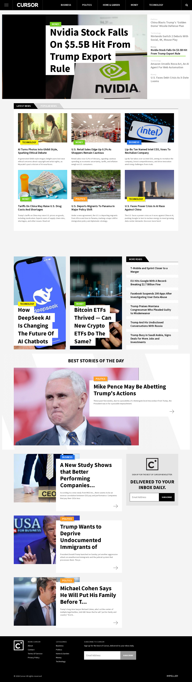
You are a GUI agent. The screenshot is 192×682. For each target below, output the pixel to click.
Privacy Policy (33, 657)
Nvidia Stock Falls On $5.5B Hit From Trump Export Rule (46, 50)
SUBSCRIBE (167, 497)
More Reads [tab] (135, 259)
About (30, 645)
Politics (87, 4)
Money (134, 4)
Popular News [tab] (49, 106)
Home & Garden (111, 4)
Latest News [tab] (24, 106)
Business (66, 4)
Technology (156, 4)
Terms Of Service (35, 653)
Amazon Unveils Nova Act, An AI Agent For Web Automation (170, 65)
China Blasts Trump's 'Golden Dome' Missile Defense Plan (168, 24)
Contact (31, 649)
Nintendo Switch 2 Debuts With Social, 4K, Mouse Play (169, 37)
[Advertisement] (96, 243)
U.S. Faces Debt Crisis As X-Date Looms (170, 79)
